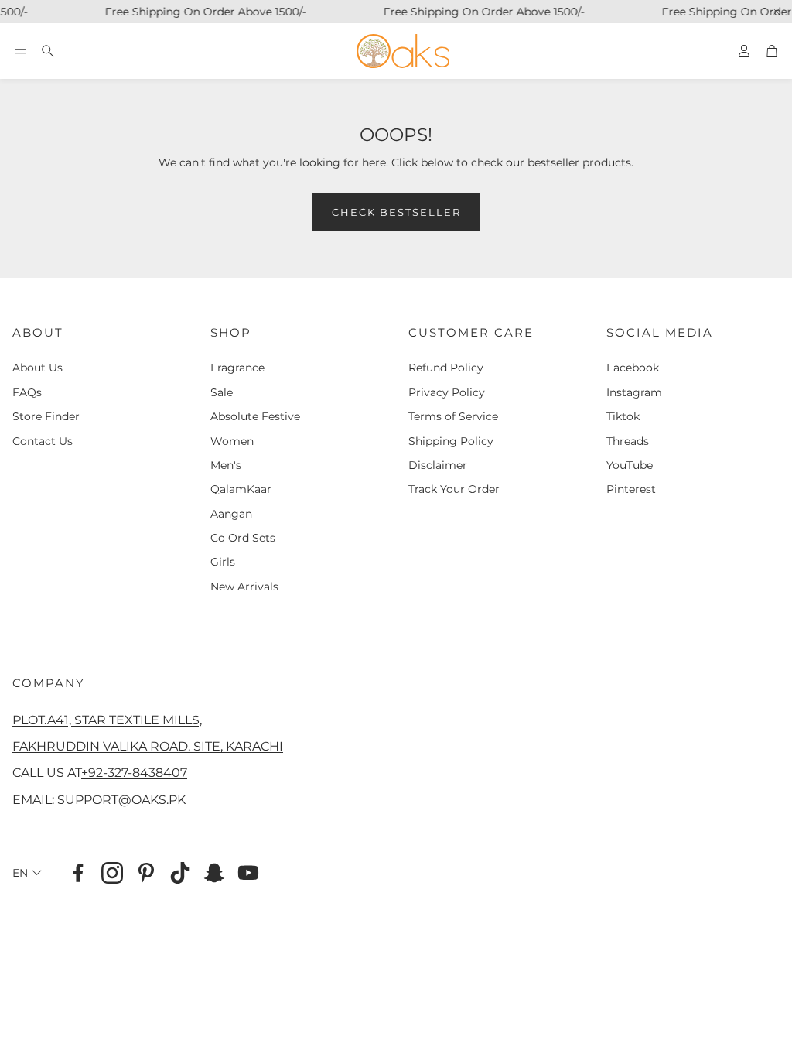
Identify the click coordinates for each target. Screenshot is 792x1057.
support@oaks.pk (121, 799)
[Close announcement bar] (776, 11)
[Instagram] (112, 873)
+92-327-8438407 (134, 772)
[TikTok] (180, 873)
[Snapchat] (214, 873)
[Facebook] (78, 873)
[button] (20, 51)
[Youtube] (248, 873)
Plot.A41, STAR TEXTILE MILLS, (107, 719)
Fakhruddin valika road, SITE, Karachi (147, 746)
